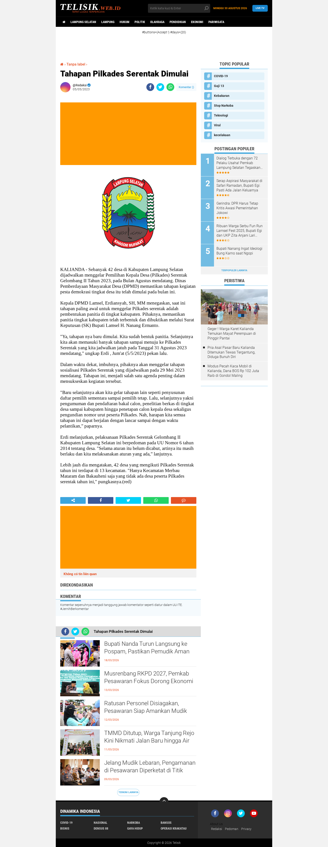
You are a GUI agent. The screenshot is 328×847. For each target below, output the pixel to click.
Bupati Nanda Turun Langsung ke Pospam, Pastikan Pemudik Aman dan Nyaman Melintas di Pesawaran (149, 651)
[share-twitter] (160, 87)
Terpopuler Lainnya (234, 270)
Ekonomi (197, 22)
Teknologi (221, 115)
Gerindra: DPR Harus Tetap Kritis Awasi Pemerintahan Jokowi (237, 208)
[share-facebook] (150, 87)
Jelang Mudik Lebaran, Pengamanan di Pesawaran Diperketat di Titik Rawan (149, 770)
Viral (217, 125)
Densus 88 (101, 828)
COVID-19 (221, 76)
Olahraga (157, 22)
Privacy (246, 829)
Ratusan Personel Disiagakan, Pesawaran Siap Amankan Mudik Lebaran (145, 711)
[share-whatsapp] (170, 87)
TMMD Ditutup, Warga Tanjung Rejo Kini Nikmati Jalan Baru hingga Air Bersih (149, 741)
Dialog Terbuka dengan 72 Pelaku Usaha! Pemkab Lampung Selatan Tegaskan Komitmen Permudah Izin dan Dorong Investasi (239, 163)
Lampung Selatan (83, 22)
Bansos (166, 822)
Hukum (124, 22)
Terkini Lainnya (128, 792)
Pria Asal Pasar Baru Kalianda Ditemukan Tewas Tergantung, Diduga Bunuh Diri (231, 352)
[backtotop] (164, 801)
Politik (140, 22)
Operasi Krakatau (174, 828)
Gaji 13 (219, 86)
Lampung (107, 22)
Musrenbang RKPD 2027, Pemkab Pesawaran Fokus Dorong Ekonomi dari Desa (148, 681)
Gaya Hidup (135, 828)
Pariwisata (216, 22)
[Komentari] (183, 500)
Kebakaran (221, 95)
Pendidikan (178, 22)
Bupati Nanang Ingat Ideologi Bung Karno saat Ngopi (239, 250)
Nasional (100, 822)
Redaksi (216, 829)
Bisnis (64, 828)
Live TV (260, 8)
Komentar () (186, 87)
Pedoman (231, 829)
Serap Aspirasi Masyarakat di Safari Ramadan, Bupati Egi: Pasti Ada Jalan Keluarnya (239, 185)
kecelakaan (222, 135)
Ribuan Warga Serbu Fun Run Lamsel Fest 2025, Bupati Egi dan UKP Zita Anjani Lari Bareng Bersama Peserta (239, 231)
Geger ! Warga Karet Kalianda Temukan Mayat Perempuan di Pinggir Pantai (232, 333)
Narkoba (133, 822)
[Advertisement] (168, 44)
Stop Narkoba (223, 105)
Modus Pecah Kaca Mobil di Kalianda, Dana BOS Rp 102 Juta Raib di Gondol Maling (233, 371)
